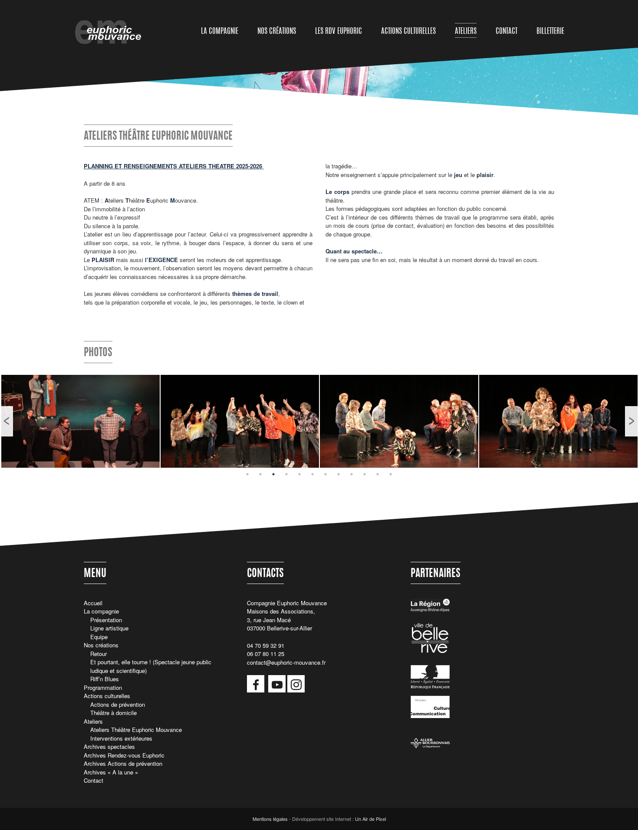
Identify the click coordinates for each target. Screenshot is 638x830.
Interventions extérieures (121, 738)
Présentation (106, 620)
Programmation (103, 687)
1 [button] (247, 474)
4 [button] (286, 474)
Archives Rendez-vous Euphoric (124, 755)
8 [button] (338, 474)
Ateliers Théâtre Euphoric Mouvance (136, 729)
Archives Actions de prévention (123, 763)
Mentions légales (270, 818)
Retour (98, 654)
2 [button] (260, 474)
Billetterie (550, 31)
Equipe (99, 637)
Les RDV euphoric (338, 31)
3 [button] (273, 474)
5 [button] (299, 474)
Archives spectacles (109, 746)
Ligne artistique (109, 628)
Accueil (93, 603)
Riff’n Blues (104, 679)
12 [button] (390, 474)
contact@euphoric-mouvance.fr (286, 662)
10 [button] (364, 474)
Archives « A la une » (111, 772)
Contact (506, 31)
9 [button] (351, 474)
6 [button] (312, 474)
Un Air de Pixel (370, 818)
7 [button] (325, 474)
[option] (80, 421)
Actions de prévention (117, 704)
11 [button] (377, 474)
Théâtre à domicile (113, 713)
